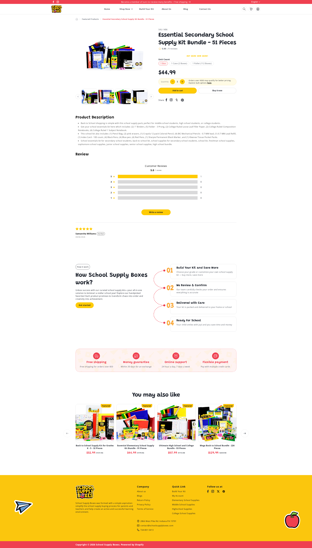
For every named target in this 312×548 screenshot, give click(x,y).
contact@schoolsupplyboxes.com (156, 525)
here (209, 83)
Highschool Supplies (182, 509)
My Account (178, 495)
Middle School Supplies (183, 504)
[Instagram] (212, 491)
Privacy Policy (143, 504)
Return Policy (143, 500)
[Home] (77, 19)
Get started (85, 305)
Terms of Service (145, 509)
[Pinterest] (223, 491)
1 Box (163, 63)
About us (141, 491)
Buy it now (217, 91)
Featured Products (90, 19)
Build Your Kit (178, 491)
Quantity (165, 81)
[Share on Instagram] (171, 100)
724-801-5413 (146, 530)
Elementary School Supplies (186, 500)
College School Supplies (183, 513)
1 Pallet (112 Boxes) (202, 63)
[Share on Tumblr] (176, 100)
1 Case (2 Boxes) (179, 63)
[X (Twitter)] (218, 491)
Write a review (156, 212)
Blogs (139, 495)
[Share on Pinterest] (182, 100)
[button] (244, 9)
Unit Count (164, 59)
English (254, 2)
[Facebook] (208, 491)
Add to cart (177, 91)
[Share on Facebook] (166, 100)
